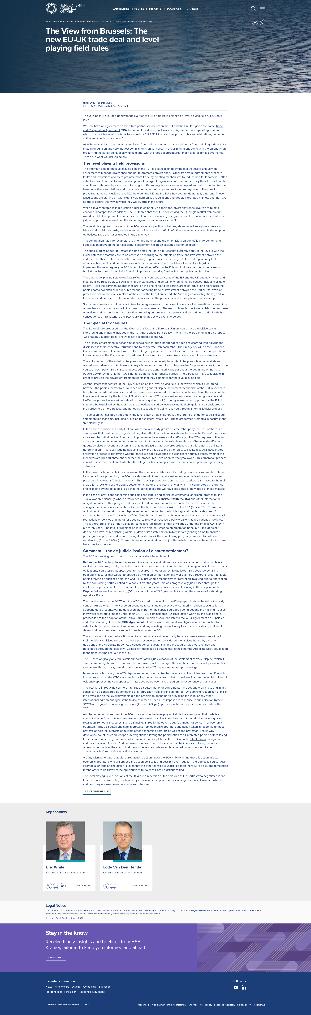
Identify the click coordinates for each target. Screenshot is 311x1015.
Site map (193, 1005)
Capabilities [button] (120, 9)
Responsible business (92, 992)
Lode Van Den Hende (122, 867)
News (49, 987)
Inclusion (71, 992)
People (139, 9)
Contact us (89, 987)
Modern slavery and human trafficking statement (162, 1005)
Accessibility (206, 1005)
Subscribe (105, 987)
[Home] (68, 8)
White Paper (137, 271)
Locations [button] (174, 9)
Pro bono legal (54, 992)
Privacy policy (244, 1005)
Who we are (62, 987)
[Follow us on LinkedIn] (244, 988)
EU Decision (198, 739)
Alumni (76, 987)
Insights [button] (155, 9)
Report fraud (259, 1005)
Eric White (55, 867)
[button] (253, 9)
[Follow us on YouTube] (236, 988)
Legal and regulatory (224, 1005)
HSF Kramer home (55, 21)
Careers (193, 9)
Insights (70, 21)
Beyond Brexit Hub (97, 791)
